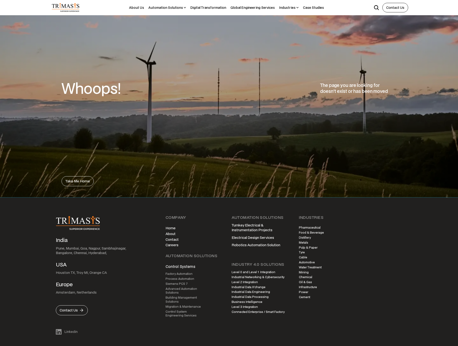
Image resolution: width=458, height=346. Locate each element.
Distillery (305, 238)
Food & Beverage (311, 233)
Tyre (302, 252)
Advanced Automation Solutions (182, 291)
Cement (304, 297)
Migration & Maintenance (183, 307)
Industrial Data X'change (248, 287)
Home (171, 228)
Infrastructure (308, 287)
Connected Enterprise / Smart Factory (258, 312)
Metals (303, 243)
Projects (265, 230)
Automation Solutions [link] (165, 7)
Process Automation (180, 279)
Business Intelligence (247, 302)
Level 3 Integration (245, 307)
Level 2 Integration (245, 282)
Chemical (305, 277)
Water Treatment (310, 267)
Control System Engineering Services (181, 314)
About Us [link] (136, 7)
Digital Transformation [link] (208, 7)
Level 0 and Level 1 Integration (253, 272)
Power (303, 292)
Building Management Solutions (182, 300)
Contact (172, 239)
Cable (303, 257)
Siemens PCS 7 (177, 284)
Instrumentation (245, 230)
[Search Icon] (376, 7)
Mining (304, 272)
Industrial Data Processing (250, 297)
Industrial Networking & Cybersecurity (258, 277)
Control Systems (180, 266)
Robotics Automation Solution (256, 245)
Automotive (307, 262)
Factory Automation (179, 274)
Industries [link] (287, 7)
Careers (172, 245)
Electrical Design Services (253, 237)
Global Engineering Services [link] (252, 7)
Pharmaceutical (310, 228)
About (171, 233)
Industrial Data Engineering (251, 292)
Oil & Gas (305, 282)
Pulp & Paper (308, 248)
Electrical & (254, 225)
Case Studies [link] (313, 7)
